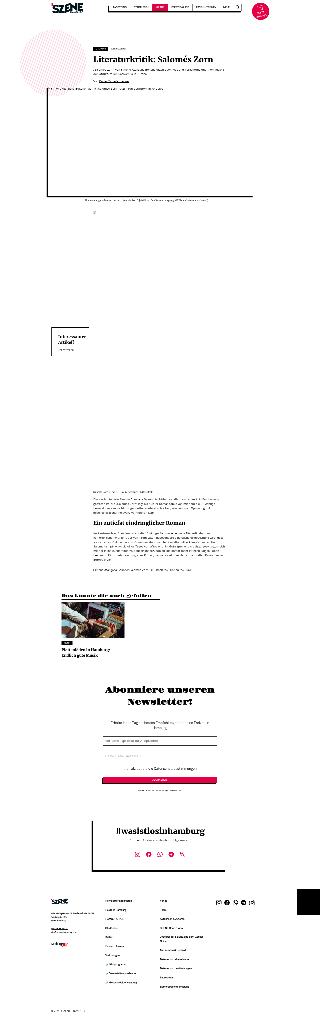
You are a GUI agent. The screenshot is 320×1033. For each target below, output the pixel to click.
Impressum (166, 978)
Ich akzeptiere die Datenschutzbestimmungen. (161, 768)
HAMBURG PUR (114, 919)
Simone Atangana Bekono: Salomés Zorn (120, 570)
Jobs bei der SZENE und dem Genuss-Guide (182, 939)
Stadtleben (111, 928)
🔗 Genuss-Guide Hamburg (121, 983)
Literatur (101, 49)
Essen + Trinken (114, 946)
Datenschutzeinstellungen (175, 959)
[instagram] (137, 855)
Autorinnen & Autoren (172, 919)
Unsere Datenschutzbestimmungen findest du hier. (160, 790)
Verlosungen (112, 955)
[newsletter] (182, 855)
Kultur (108, 937)
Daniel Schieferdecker (114, 81)
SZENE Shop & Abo (171, 928)
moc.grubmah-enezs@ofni (64, 932)
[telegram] (171, 855)
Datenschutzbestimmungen (176, 968)
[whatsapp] (160, 855)
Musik (67, 643)
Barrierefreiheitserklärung (174, 987)
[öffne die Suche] (237, 7)
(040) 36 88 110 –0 (59, 929)
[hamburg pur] (59, 946)
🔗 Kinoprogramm (115, 964)
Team (163, 910)
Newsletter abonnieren (118, 901)
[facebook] (148, 855)
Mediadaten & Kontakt (173, 950)
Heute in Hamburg (115, 910)
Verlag (163, 901)
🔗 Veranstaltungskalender (121, 973)
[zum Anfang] (308, 901)
